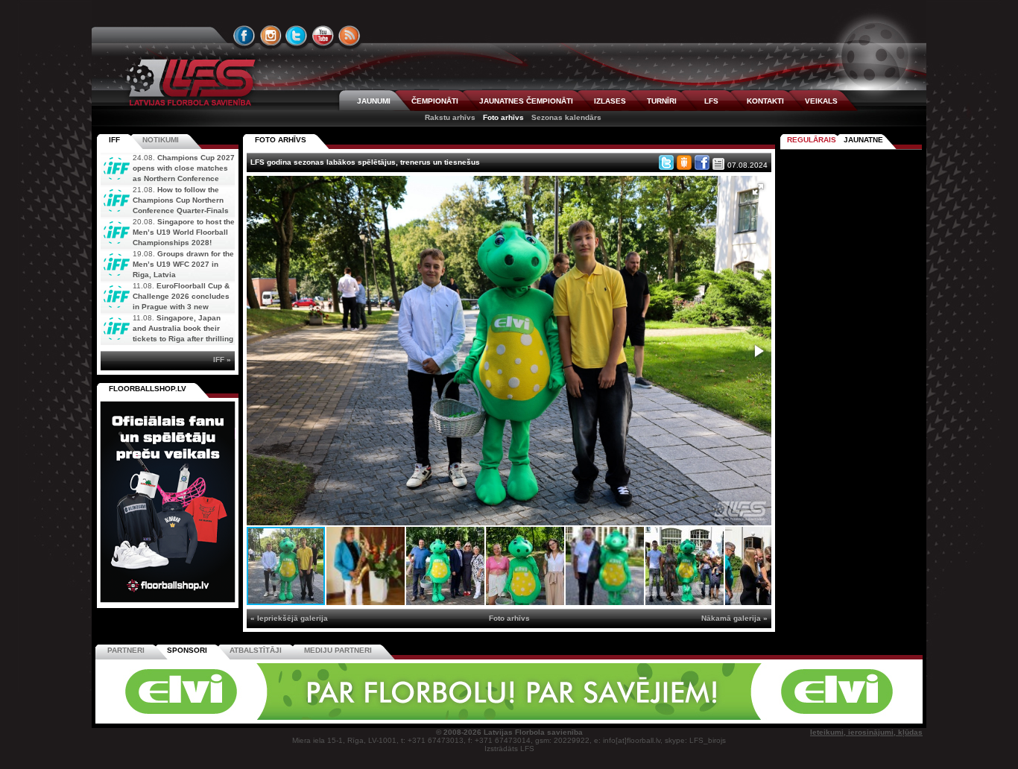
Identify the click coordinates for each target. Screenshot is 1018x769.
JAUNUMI (374, 101)
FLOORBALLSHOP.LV (147, 388)
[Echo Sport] (818, 717)
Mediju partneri (338, 650)
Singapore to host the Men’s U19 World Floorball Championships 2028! (184, 232)
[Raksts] (718, 164)
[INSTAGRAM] (270, 35)
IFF (114, 140)
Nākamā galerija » (734, 618)
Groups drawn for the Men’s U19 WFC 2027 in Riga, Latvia (183, 264)
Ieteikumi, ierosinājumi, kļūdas (866, 732)
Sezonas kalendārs (566, 117)
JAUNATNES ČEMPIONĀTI (526, 101)
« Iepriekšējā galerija (289, 618)
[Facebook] (702, 162)
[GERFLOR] (408, 717)
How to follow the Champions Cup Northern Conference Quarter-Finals (181, 200)
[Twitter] (666, 162)
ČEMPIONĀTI (434, 101)
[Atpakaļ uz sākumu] (188, 82)
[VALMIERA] (202, 717)
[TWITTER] (296, 35)
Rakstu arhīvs (450, 117)
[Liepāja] (305, 717)
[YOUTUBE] (323, 35)
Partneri (126, 650)
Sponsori (187, 650)
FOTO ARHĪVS (280, 140)
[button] (758, 189)
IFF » (222, 359)
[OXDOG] (511, 717)
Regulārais (811, 140)
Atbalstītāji (256, 650)
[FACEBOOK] (244, 35)
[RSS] (349, 35)
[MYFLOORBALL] (717, 717)
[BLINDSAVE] (614, 717)
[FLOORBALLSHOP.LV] (167, 603)
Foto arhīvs (503, 117)
